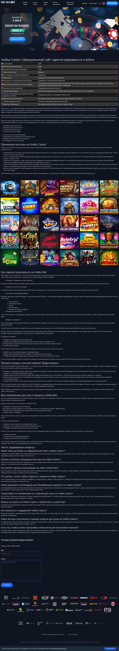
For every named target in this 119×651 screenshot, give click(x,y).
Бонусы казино (35, 3)
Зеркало (84, 3)
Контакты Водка (73, 634)
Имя (2, 550)
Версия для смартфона (70, 3)
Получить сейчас (17, 39)
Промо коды (46, 3)
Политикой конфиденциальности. (59, 648)
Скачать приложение (56, 3)
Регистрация (93, 3)
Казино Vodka (25, 3)
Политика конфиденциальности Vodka (52, 634)
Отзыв (3, 559)
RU (100, 3)
